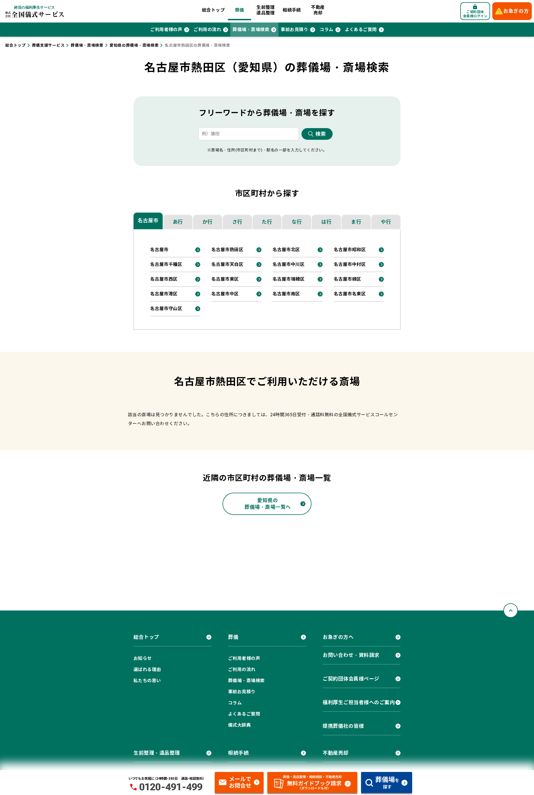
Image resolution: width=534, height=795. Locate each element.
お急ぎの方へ (338, 637)
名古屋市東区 (225, 279)
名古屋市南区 (286, 294)
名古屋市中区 (225, 294)
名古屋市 (148, 220)
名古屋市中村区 (350, 264)
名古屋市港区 (164, 294)
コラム (326, 30)
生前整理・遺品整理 (157, 753)
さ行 (237, 222)
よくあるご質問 (361, 30)
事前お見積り (294, 30)
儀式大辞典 (239, 725)
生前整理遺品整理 (265, 10)
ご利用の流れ (207, 30)
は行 (326, 222)
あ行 (178, 222)
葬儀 (239, 10)
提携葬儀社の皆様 (343, 726)
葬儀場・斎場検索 (251, 30)
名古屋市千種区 (166, 264)
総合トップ (213, 10)
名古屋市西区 (164, 279)
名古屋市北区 (286, 250)
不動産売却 (318, 10)
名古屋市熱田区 (227, 250)
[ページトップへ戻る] (510, 610)
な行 (296, 222)
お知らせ (143, 658)
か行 (207, 222)
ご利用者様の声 (166, 30)
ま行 (356, 222)
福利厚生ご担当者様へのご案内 (359, 702)
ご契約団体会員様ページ (351, 679)
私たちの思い (147, 681)
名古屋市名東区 (350, 294)
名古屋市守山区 (166, 308)
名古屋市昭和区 (350, 250)
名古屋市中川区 (289, 264)
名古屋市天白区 (227, 264)
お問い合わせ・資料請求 (351, 655)
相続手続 (292, 10)
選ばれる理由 (147, 669)
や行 (386, 222)
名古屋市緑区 (347, 279)
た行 (267, 222)
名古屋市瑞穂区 (289, 279)
